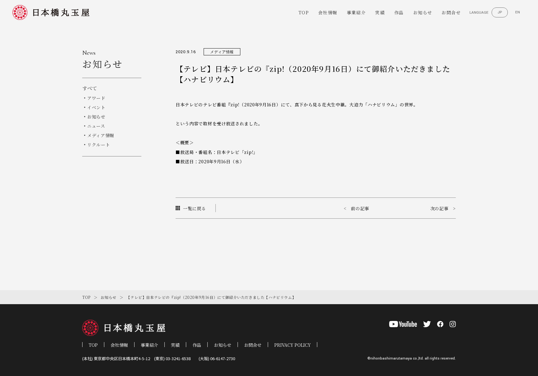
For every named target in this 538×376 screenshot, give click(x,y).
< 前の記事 (356, 208)
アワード (96, 98)
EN (517, 12)
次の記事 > (443, 208)
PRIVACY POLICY (292, 345)
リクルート (98, 145)
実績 (380, 12)
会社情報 (327, 12)
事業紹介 (356, 12)
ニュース (96, 126)
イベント (96, 107)
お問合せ (451, 12)
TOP (304, 12)
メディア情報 (100, 135)
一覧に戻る (194, 208)
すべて (89, 88)
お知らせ (422, 12)
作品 (399, 12)
